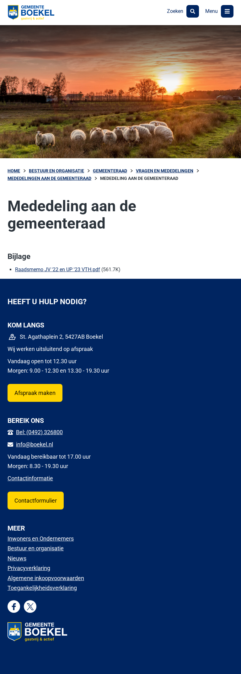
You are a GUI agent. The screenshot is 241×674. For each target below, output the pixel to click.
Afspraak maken (35, 393)
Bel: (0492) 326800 (39, 432)
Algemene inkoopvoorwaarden (46, 578)
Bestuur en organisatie (36, 548)
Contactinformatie (30, 478)
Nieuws (17, 558)
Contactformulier (35, 500)
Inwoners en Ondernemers (41, 538)
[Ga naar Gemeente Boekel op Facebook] (14, 607)
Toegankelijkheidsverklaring (42, 588)
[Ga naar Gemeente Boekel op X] (30, 607)
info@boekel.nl (34, 444)
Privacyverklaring (29, 568)
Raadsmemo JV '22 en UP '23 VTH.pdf (57, 269)
